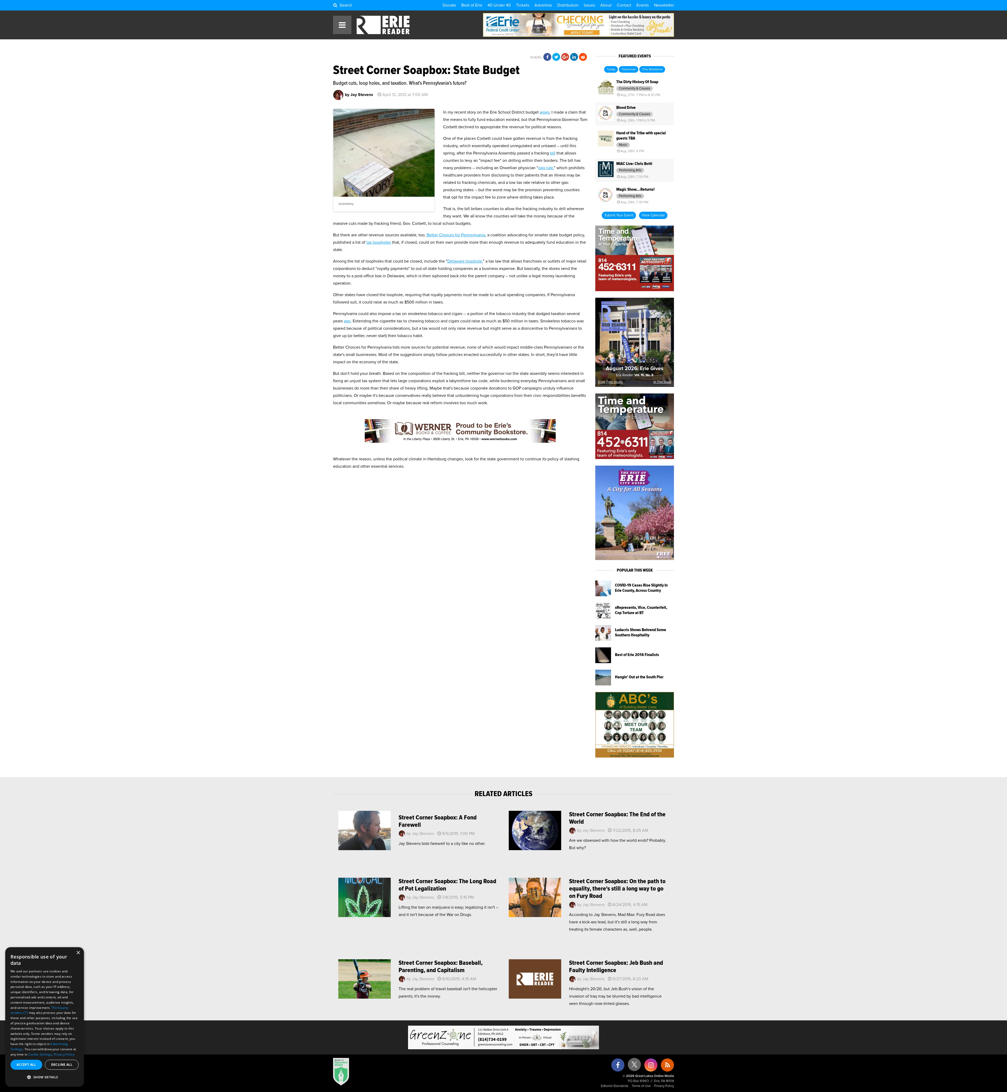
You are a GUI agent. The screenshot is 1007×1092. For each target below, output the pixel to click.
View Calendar (653, 215)
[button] (44, 1077)
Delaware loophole (464, 261)
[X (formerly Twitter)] (634, 1066)
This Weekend (652, 69)
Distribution (568, 5)
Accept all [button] (26, 1064)
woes (544, 112)
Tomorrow (629, 69)
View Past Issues (610, 382)
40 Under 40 (499, 5)
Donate (449, 5)
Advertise (543, 5)
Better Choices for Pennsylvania (456, 235)
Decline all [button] (61, 1064)
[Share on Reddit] (583, 57)
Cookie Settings (40, 1054)
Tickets (522, 5)
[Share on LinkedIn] (574, 57)
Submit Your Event (618, 215)
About (606, 5)
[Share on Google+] (565, 57)
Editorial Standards (614, 1086)
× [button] (78, 953)
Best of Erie (471, 5)
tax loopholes (378, 242)
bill (552, 153)
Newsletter (664, 5)
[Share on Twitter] (556, 57)
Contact (624, 5)
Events (642, 5)
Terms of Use (641, 1086)
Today (611, 69)
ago (347, 321)
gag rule (545, 168)
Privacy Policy (664, 1086)
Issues (589, 5)
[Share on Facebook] (547, 57)
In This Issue (662, 382)
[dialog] (44, 1017)
